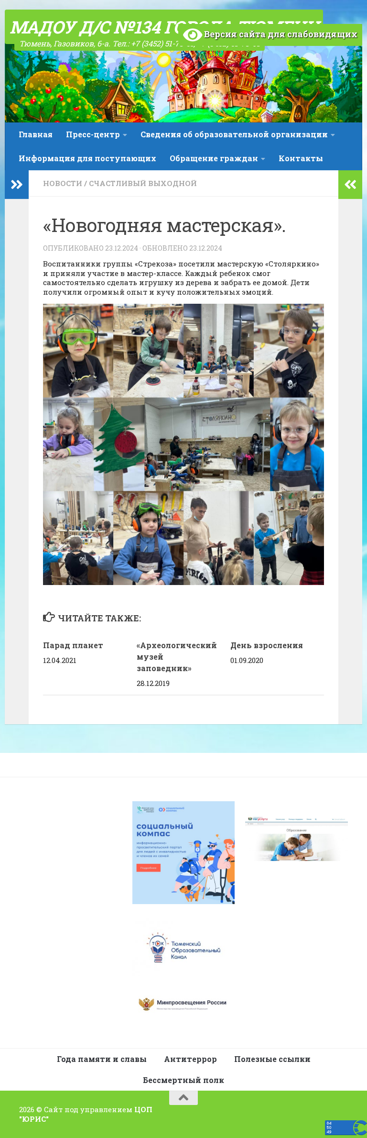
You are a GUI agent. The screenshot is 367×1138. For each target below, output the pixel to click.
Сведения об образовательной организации (234, 134)
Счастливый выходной (143, 183)
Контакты (301, 158)
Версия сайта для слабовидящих (279, 34)
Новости (62, 183)
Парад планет (73, 645)
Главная (36, 134)
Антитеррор (190, 1059)
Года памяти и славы (102, 1059)
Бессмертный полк (183, 1080)
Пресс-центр (93, 134)
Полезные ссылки (272, 1059)
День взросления (266, 645)
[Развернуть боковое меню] (17, 184)
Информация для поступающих (87, 158)
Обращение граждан (214, 158)
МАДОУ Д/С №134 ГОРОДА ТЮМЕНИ (164, 26)
